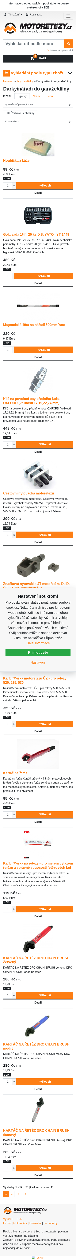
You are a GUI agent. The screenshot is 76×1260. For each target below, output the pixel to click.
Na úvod (8, 81)
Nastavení (38, 662)
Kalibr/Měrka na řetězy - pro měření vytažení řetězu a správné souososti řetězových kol (38, 865)
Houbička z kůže (16, 160)
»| (26, 1193)
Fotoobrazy (50, 1223)
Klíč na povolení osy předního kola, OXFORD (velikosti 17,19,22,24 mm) (31, 401)
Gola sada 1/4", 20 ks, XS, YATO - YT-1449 (36, 234)
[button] (13, 14)
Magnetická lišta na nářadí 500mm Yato (34, 325)
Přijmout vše (38, 652)
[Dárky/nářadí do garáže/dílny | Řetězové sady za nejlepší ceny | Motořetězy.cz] (38, 29)
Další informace (38, 643)
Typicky (22, 96)
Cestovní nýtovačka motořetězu (28, 493)
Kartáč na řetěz (15, 773)
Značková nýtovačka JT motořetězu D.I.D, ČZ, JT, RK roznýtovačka (36, 586)
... (45, 252)
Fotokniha (35, 1223)
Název (37, 96)
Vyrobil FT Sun (12, 1219)
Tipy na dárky (24, 81)
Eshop (7, 1223)
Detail (38, 192)
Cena (49, 96)
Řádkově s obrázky (22, 113)
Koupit (46, 185)
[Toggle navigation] (68, 16)
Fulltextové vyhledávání (61, 50)
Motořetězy (20, 1223)
